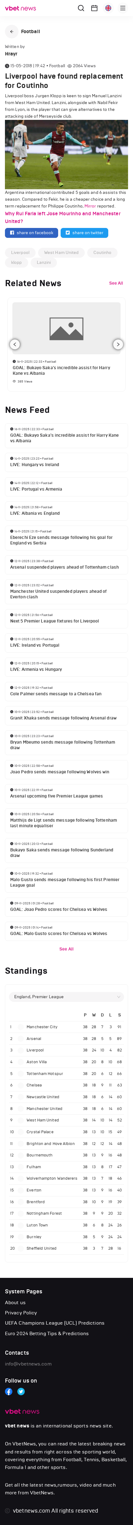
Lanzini (44, 262)
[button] (12, 31)
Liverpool (20, 252)
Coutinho (102, 252)
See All (66, 949)
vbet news (17, 1426)
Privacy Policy (21, 1313)
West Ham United (61, 252)
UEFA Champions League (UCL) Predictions (55, 1323)
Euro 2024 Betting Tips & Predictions (47, 1333)
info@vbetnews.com (28, 1364)
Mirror (90, 206)
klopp (16, 262)
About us (15, 1302)
